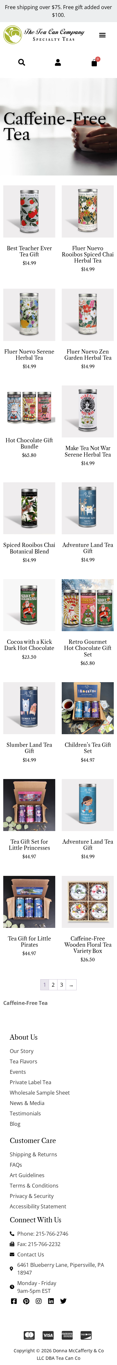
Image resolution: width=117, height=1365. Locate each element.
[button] (102, 34)
